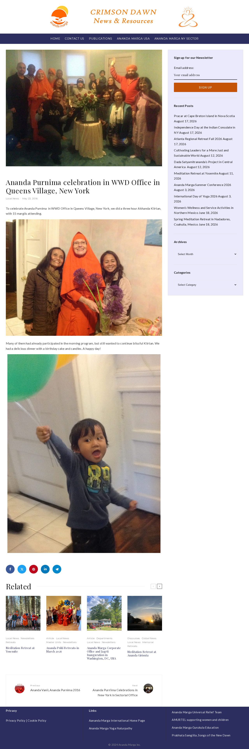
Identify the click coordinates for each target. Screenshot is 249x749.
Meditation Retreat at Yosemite (20, 649)
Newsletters (27, 638)
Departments (104, 638)
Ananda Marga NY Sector (176, 38)
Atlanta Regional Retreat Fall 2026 (198, 139)
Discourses (133, 638)
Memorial (148, 642)
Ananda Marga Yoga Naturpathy (110, 728)
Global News (149, 638)
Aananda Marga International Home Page (117, 720)
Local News (12, 198)
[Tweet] (22, 569)
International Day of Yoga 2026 (195, 196)
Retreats (11, 642)
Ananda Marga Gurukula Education (195, 727)
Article (50, 638)
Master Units (53, 642)
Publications (100, 38)
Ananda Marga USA (133, 38)
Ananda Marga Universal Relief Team (197, 712)
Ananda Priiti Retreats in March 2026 (62, 649)
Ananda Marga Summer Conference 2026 (202, 185)
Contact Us (74, 38)
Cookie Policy (37, 720)
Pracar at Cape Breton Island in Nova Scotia (204, 116)
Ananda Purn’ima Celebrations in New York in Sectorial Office (115, 690)
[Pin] (33, 569)
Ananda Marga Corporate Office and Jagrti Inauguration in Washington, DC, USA (104, 653)
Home (55, 38)
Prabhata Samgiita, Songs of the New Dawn (201, 735)
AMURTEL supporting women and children (200, 719)
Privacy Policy (15, 720)
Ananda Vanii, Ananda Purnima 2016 (55, 688)
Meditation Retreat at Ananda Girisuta (141, 653)
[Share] (10, 569)
